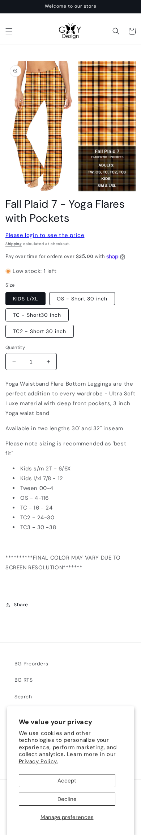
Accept (66, 780)
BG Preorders (31, 663)
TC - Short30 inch (37, 315)
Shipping (13, 243)
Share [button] (21, 604)
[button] (9, 31)
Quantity (15, 347)
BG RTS (23, 680)
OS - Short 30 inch (82, 298)
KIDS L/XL (25, 298)
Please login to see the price (44, 235)
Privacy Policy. (38, 761)
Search (23, 696)
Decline (67, 799)
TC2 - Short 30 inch (39, 331)
